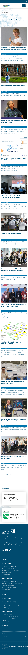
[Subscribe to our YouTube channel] (6, 550)
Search (24, 12)
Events (3, 275)
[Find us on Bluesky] (10, 550)
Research (4, 54)
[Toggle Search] (26, 1)
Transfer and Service (7, 202)
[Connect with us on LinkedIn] (3, 550)
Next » (9, 474)
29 (6, 474)
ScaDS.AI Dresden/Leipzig (8, 91)
